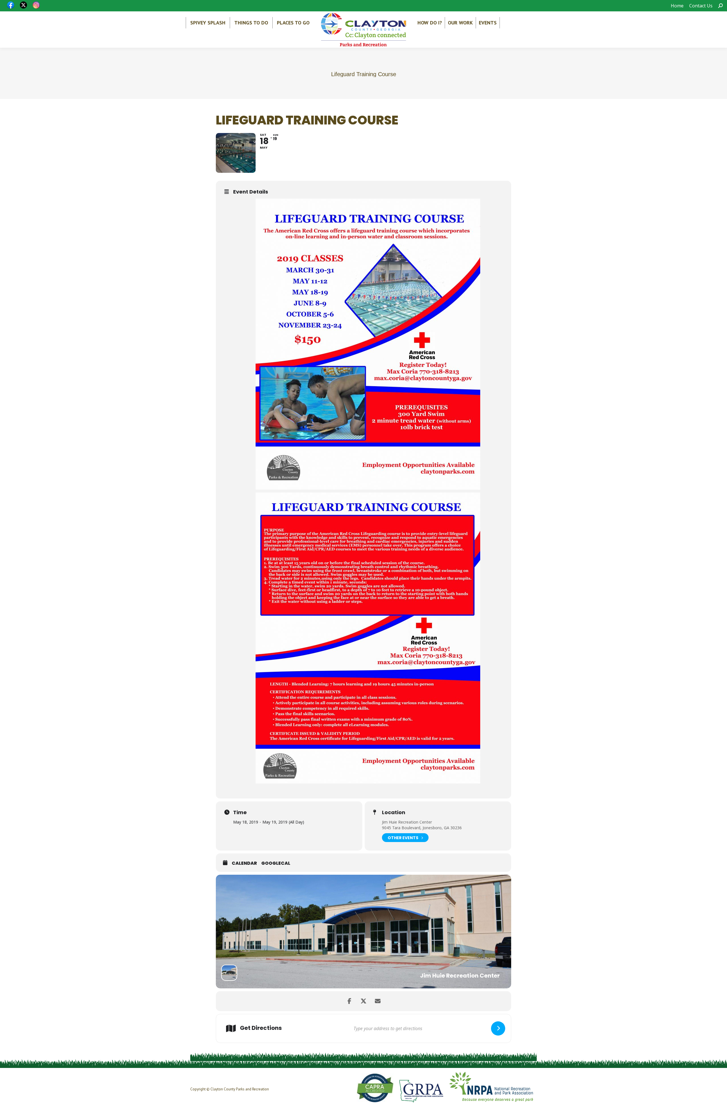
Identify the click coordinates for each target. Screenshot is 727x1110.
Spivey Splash (207, 22)
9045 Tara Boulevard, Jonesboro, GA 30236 (422, 827)
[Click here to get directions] (498, 1028)
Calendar (244, 863)
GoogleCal (275, 863)
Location (393, 812)
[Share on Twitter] (363, 1001)
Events (488, 22)
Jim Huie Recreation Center (407, 822)
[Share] (349, 1001)
